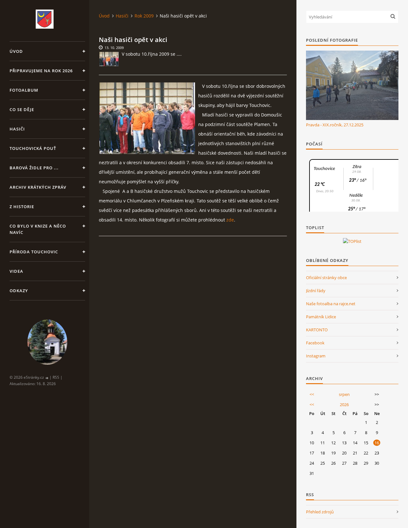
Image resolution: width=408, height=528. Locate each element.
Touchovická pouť (33, 148)
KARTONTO (317, 330)
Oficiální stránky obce (326, 277)
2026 (344, 404)
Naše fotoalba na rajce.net (330, 303)
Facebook (315, 343)
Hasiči (17, 129)
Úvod (16, 51)
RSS (56, 377)
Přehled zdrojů (320, 512)
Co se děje (22, 109)
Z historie (22, 206)
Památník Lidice (321, 317)
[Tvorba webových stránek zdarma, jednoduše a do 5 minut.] (47, 377)
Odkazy (19, 290)
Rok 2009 (144, 16)
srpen (344, 394)
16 (377, 443)
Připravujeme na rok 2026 (41, 71)
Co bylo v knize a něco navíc (38, 229)
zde (230, 220)
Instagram (315, 356)
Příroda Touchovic (34, 252)
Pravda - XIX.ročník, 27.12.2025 (334, 125)
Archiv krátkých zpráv (38, 187)
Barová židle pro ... (34, 168)
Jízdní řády (315, 290)
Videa (16, 271)
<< (312, 394)
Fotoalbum (24, 90)
